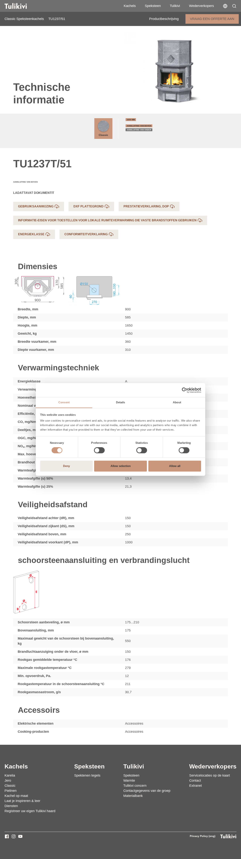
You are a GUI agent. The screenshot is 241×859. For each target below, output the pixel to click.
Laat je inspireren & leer (22, 801)
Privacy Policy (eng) (202, 836)
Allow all (174, 466)
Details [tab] (120, 402)
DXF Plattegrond (88, 206)
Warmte (129, 780)
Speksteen (153, 6)
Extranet (195, 785)
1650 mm (131, 120)
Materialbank (133, 796)
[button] (234, 6)
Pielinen (11, 791)
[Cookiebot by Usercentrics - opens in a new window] (184, 390)
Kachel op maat (16, 796)
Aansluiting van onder (139, 130)
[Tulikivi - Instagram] (13, 836)
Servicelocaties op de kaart (209, 775)
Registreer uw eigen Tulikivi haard (30, 811)
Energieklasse (31, 234)
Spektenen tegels (87, 775)
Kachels (130, 6)
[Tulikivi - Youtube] (20, 836)
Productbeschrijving (164, 19)
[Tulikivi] (21, 6)
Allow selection (121, 466)
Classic (103, 134)
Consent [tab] (64, 402)
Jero (8, 780)
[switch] (99, 450)
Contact (195, 780)
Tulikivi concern (134, 785)
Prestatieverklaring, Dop (146, 206)
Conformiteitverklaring (86, 234)
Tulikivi (175, 6)
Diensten (11, 806)
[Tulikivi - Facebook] (7, 836)
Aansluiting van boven (139, 126)
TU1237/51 (56, 19)
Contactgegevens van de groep (146, 791)
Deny (66, 466)
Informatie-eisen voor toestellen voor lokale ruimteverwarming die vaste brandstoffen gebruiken (107, 220)
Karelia (10, 775)
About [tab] (177, 402)
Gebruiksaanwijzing (35, 206)
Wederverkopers (201, 6)
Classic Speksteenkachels (24, 19)
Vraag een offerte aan (212, 19)
